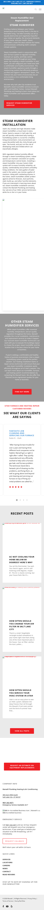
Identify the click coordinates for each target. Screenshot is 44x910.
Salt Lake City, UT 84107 (11, 797)
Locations (7, 862)
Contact (7, 871)
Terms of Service (8, 901)
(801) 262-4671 (28, 3)
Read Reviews (9, 874)
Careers (6, 865)
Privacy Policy (32, 898)
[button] (40, 9)
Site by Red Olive (20, 901)
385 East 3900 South (10, 795)
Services (6, 859)
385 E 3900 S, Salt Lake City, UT (14, 2)
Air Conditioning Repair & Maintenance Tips (19, 528)
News (5, 868)
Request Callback (14, 841)
